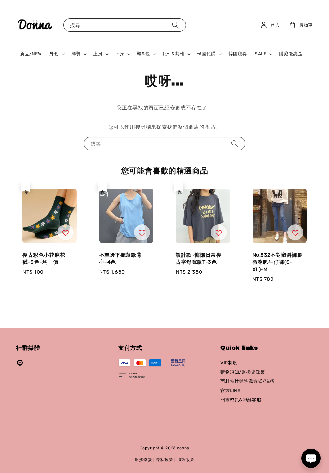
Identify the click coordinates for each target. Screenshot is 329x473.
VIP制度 (228, 363)
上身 (97, 53)
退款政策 (186, 459)
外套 (54, 53)
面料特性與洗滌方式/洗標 (247, 381)
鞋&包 (143, 53)
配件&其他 (173, 53)
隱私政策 (164, 459)
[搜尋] (175, 25)
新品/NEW (31, 53)
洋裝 (76, 53)
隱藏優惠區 (290, 53)
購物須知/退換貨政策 (242, 372)
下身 (119, 53)
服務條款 (143, 459)
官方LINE (230, 390)
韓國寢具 (237, 53)
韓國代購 (206, 53)
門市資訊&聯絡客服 (240, 400)
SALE (260, 53)
